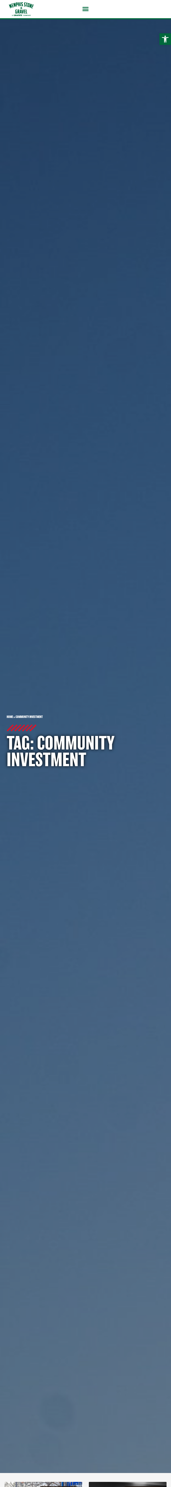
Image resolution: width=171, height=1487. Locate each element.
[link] (165, 39)
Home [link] (10, 717)
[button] (86, 9)
